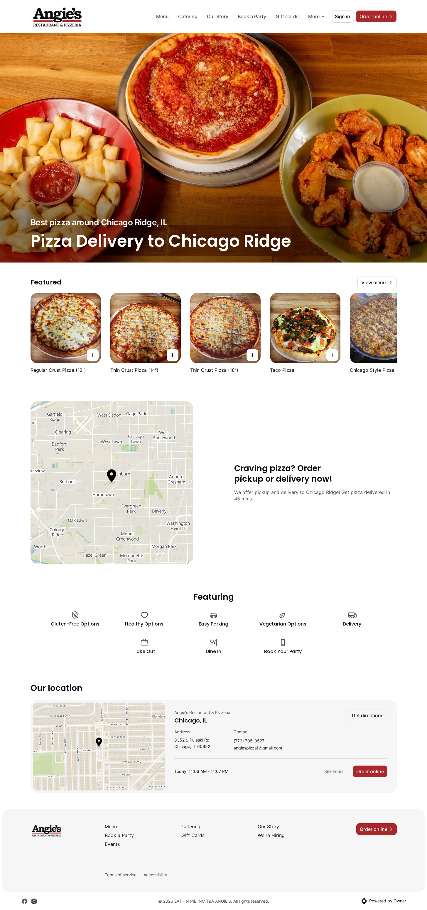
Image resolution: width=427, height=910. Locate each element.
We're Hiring (271, 835)
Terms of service (120, 874)
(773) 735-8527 (249, 741)
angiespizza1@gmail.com (258, 748)
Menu (162, 16)
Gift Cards (287, 16)
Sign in (342, 16)
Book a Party (252, 16)
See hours (333, 771)
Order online (370, 771)
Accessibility (155, 874)
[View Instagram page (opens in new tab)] (34, 901)
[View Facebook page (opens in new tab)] (24, 901)
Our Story (217, 16)
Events (112, 844)
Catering (188, 16)
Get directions (368, 715)
